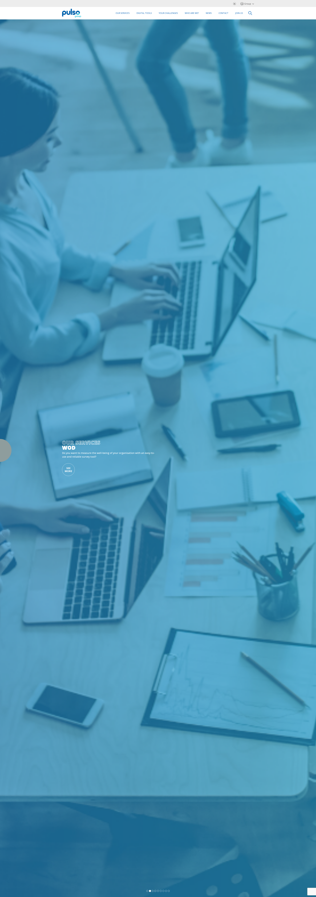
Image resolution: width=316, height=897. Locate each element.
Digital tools (144, 13)
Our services (123, 13)
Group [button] (248, 3)
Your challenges (168, 13)
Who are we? (192, 13)
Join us (239, 13)
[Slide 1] (147, 891)
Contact (223, 13)
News (209, 13)
